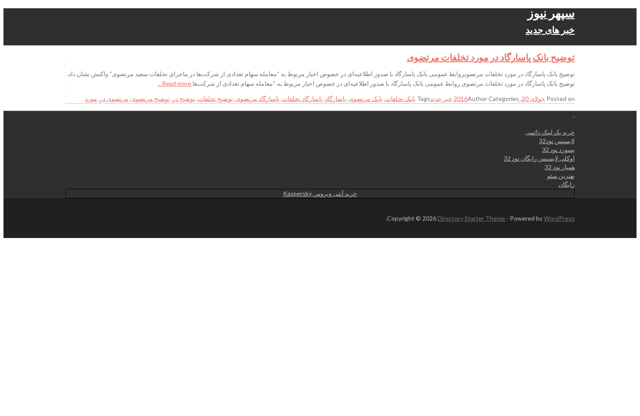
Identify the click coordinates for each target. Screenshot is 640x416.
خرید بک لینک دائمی (550, 132)
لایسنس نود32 (557, 140)
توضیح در (183, 98)
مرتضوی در (114, 98)
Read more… (175, 83)
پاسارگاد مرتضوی (258, 98)
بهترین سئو (561, 175)
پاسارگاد (335, 98)
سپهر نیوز (551, 12)
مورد (91, 98)
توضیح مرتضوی (150, 98)
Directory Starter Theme (472, 218)
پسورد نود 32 (558, 149)
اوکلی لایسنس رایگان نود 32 (539, 158)
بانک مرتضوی (366, 98)
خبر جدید (441, 98)
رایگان (567, 184)
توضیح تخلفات (215, 98)
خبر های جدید (550, 29)
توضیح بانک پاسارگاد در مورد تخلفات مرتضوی (491, 56)
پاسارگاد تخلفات (302, 98)
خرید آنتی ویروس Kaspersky (320, 193)
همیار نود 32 (560, 167)
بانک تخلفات (400, 98)
